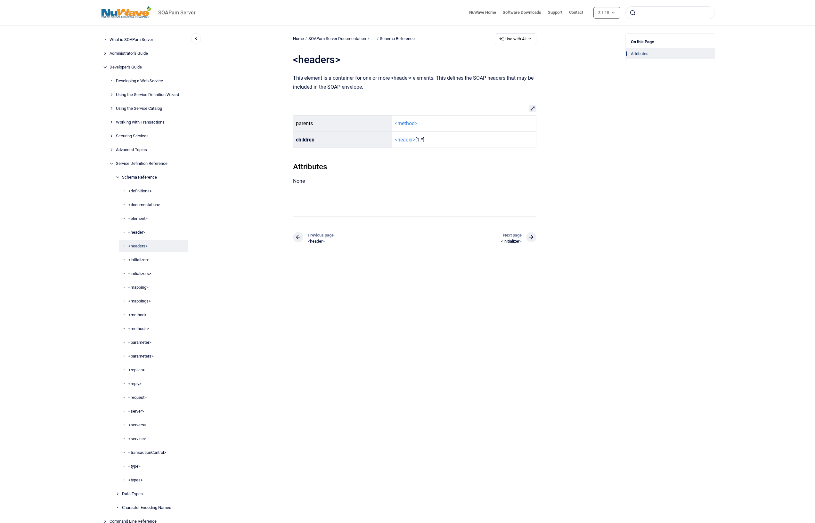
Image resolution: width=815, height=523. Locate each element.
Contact (576, 12)
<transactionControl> (147, 452)
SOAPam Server (177, 13)
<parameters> (141, 356)
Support (555, 12)
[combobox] (670, 13)
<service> (137, 438)
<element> (138, 218)
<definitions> (140, 191)
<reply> (135, 383)
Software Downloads (522, 12)
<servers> (137, 424)
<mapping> (138, 287)
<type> (134, 466)
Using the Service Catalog (139, 108)
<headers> (138, 246)
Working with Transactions (140, 122)
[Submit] (633, 13)
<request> (137, 397)
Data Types (132, 493)
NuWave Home (482, 12)
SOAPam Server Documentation (337, 38)
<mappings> (139, 301)
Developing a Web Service (139, 80)
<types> (135, 480)
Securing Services (132, 135)
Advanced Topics (131, 149)
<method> (137, 314)
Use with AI (515, 38)
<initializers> (139, 273)
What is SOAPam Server (131, 39)
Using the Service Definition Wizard (147, 94)
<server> (136, 411)
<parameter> (139, 342)
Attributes (639, 53)
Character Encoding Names (146, 507)
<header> (136, 232)
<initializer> (138, 259)
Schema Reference (139, 177)
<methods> (138, 328)
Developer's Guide (126, 67)
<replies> (136, 369)
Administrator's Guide (129, 53)
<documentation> (144, 204)
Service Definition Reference (141, 163)
